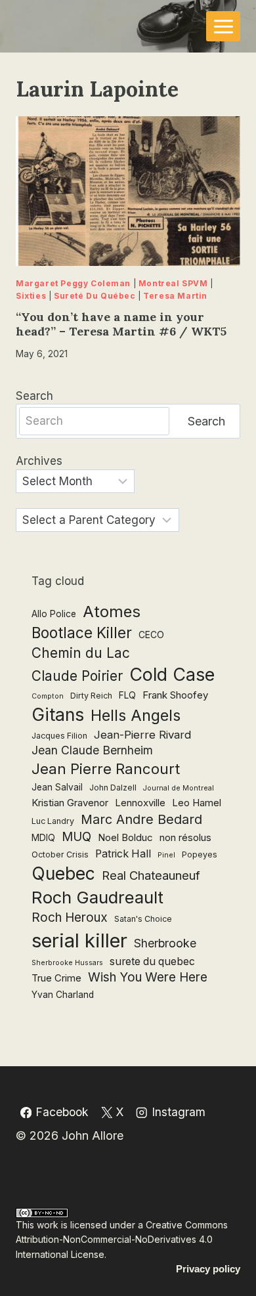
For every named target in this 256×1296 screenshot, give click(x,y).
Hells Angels (136, 715)
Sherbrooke (165, 943)
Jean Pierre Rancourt (106, 768)
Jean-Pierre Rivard (142, 734)
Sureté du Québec (95, 296)
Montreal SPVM (173, 283)
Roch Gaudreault (97, 897)
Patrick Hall (123, 854)
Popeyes (199, 854)
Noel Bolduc (125, 837)
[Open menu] (223, 26)
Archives (39, 460)
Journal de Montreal (178, 788)
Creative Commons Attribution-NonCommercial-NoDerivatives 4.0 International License (122, 1239)
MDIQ (43, 837)
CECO (151, 635)
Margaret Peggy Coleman (73, 283)
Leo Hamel (196, 802)
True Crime (56, 978)
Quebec (63, 873)
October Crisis (60, 854)
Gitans (58, 714)
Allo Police (54, 614)
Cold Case (172, 674)
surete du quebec (152, 961)
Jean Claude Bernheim (92, 750)
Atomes (111, 611)
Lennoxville (140, 802)
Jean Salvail (57, 787)
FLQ (127, 695)
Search (34, 395)
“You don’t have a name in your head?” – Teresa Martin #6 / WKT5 (121, 324)
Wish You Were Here (147, 977)
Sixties (31, 296)
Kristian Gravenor (70, 802)
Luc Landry (53, 821)
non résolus (185, 837)
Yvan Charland (63, 994)
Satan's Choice (143, 919)
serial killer (79, 940)
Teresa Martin (175, 296)
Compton (48, 696)
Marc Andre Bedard (141, 819)
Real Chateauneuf (151, 875)
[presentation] (128, 191)
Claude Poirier (77, 676)
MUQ (76, 836)
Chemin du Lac (81, 653)
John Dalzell (113, 787)
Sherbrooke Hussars (67, 963)
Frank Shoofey (175, 695)
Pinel (166, 855)
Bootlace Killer (82, 632)
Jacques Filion (59, 736)
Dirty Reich (91, 696)
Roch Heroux (70, 917)
